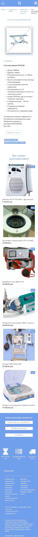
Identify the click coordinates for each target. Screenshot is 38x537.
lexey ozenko (19, 536)
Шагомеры (24, 487)
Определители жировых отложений (25, 483)
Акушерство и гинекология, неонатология (10, 481)
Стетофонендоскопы (27, 489)
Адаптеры (23, 479)
